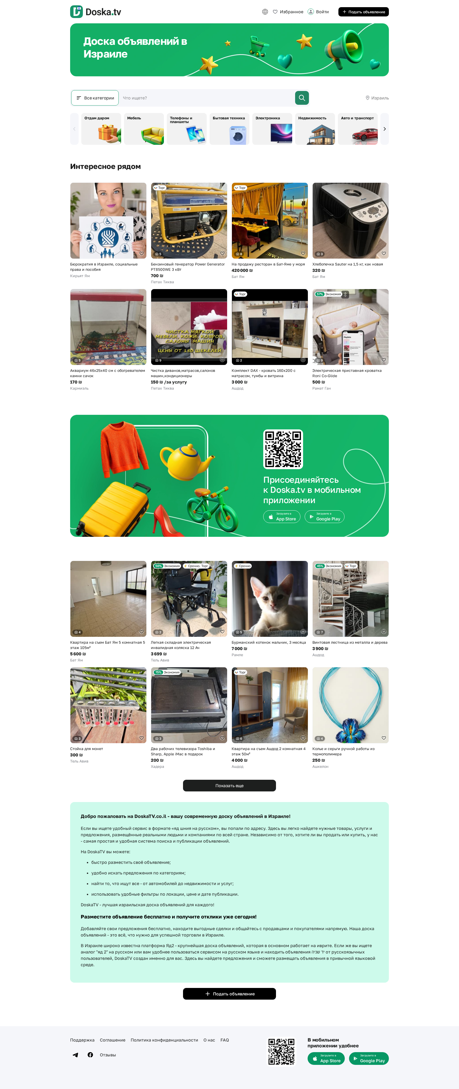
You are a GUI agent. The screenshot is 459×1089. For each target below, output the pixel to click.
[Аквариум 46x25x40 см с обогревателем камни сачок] (108, 340)
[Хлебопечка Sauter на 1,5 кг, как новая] (350, 230)
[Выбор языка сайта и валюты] (265, 11)
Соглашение (112, 1040)
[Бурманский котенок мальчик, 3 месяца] (270, 609)
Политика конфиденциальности (164, 1040)
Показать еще (229, 785)
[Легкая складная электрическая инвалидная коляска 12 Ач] (189, 612)
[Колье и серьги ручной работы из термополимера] (350, 718)
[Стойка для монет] (108, 715)
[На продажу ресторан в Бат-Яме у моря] (270, 230)
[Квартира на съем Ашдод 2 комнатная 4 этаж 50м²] (270, 718)
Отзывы (108, 1054)
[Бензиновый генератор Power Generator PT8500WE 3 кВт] (189, 233)
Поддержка (82, 1040)
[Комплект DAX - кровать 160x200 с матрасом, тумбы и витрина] (270, 340)
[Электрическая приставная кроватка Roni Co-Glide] (350, 340)
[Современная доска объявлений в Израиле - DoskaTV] (95, 11)
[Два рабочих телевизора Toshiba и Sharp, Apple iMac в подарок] (189, 718)
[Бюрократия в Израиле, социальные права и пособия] (108, 230)
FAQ (224, 1040)
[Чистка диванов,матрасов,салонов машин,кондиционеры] (189, 340)
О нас (209, 1040)
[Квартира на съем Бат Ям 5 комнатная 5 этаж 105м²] (108, 612)
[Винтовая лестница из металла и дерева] (350, 609)
